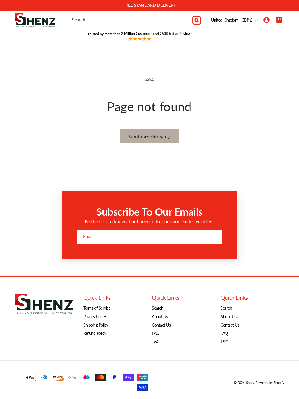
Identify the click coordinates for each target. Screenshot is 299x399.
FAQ (155, 333)
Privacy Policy (94, 316)
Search (157, 308)
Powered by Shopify (269, 382)
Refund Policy (94, 333)
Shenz (250, 382)
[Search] (196, 20)
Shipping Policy (95, 324)
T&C (155, 341)
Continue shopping (149, 136)
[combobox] (134, 20)
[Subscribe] (215, 237)
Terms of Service (96, 308)
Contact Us (161, 324)
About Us (160, 316)
